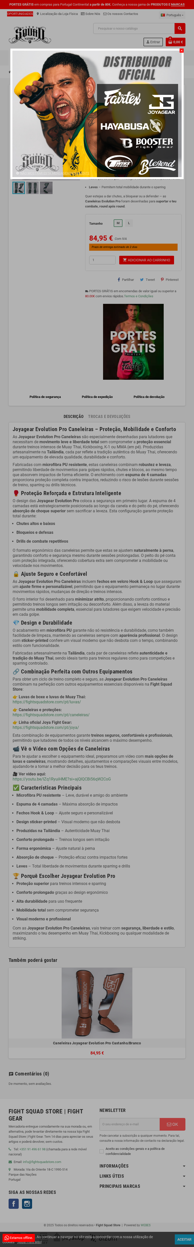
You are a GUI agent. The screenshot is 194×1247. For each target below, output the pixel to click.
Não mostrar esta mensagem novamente (54, 173)
